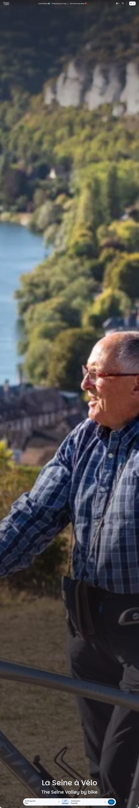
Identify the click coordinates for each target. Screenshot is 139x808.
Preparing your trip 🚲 (60, 3)
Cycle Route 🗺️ (44, 3)
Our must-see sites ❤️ (78, 3)
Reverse (65, 803)
